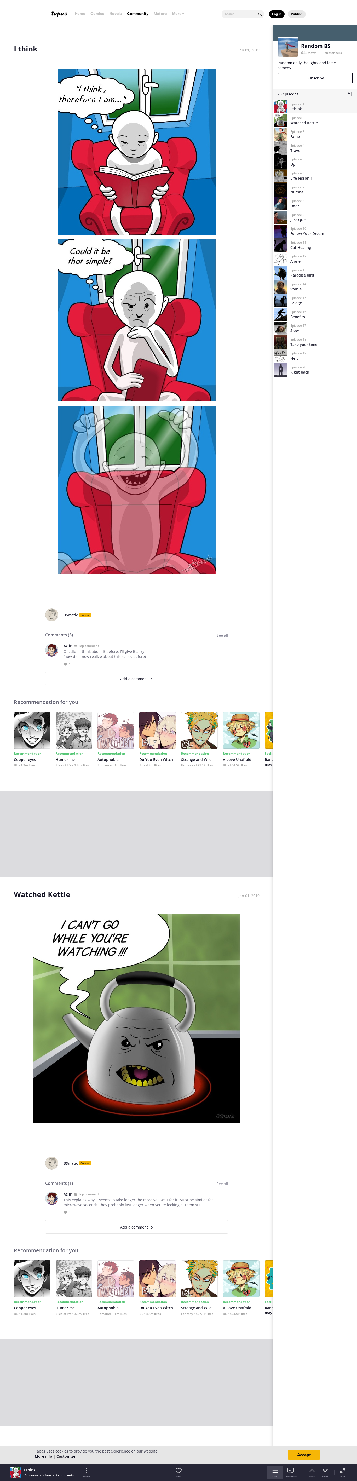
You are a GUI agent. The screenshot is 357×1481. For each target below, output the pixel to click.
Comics (97, 13)
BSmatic (71, 615)
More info (43, 1456)
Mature (160, 13)
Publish (297, 14)
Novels (116, 13)
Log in (276, 14)
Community (137, 13)
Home (80, 13)
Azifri (68, 646)
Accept (304, 1455)
